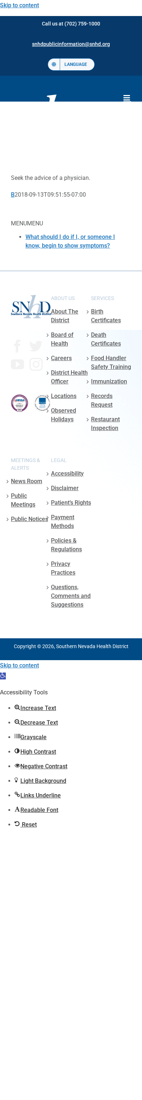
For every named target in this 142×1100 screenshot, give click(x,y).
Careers (61, 358)
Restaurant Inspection (105, 423)
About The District (64, 316)
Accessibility (67, 473)
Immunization (109, 381)
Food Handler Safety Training (111, 362)
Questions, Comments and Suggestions (71, 596)
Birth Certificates (106, 316)
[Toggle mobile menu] (127, 98)
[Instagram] (36, 364)
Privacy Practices (63, 568)
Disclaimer (65, 488)
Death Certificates (106, 339)
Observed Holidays (63, 415)
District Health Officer (69, 377)
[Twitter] (36, 346)
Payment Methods (62, 521)
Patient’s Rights (71, 502)
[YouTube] (17, 364)
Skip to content (19, 5)
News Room (26, 481)
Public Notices (29, 519)
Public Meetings (23, 500)
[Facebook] (17, 346)
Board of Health (62, 339)
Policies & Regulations (66, 545)
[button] (3, 676)
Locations (63, 396)
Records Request (102, 400)
